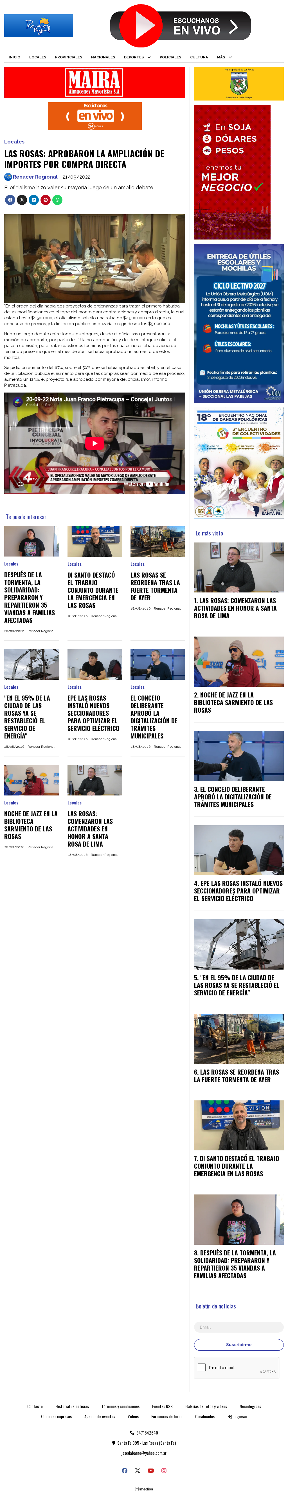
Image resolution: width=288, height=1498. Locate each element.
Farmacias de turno (167, 1416)
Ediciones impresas (56, 1416)
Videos (133, 1416)
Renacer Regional (35, 177)
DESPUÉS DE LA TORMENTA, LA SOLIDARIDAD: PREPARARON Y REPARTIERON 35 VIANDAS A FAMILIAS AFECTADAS (29, 597)
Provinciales (68, 57)
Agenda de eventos (99, 1416)
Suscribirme (239, 1344)
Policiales (170, 57)
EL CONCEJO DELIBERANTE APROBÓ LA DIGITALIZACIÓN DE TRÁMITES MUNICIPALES (153, 716)
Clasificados (205, 1416)
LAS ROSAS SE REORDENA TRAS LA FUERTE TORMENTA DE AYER (155, 586)
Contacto (35, 1406)
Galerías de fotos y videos (206, 1406)
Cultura (199, 57)
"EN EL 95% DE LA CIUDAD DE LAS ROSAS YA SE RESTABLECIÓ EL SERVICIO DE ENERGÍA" (27, 716)
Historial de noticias (72, 1406)
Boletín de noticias (216, 1306)
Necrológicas (250, 1406)
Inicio (14, 57)
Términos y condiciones (121, 1406)
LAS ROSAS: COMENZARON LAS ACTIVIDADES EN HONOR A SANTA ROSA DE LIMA (90, 828)
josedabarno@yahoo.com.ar (144, 1453)
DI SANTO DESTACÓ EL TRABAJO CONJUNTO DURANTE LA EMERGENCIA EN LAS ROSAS (93, 590)
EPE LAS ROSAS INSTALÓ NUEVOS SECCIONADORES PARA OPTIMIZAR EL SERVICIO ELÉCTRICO (94, 713)
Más (221, 57)
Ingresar (240, 1416)
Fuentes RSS (162, 1406)
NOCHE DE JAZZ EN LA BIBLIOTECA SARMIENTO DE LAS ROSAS (31, 825)
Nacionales (103, 57)
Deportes (134, 57)
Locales (37, 57)
